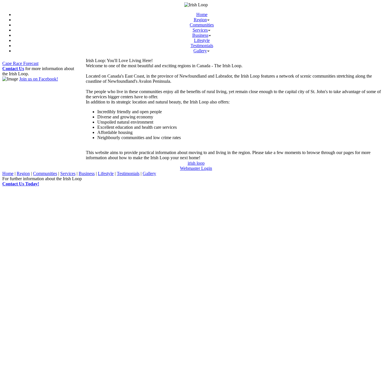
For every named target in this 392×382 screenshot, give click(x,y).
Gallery (200, 50)
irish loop (196, 163)
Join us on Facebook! (38, 78)
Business (200, 35)
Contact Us (13, 68)
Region (200, 19)
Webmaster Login (196, 168)
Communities (202, 24)
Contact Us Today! (20, 183)
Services (200, 30)
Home (201, 14)
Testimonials (202, 45)
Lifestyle (202, 40)
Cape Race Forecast (20, 63)
